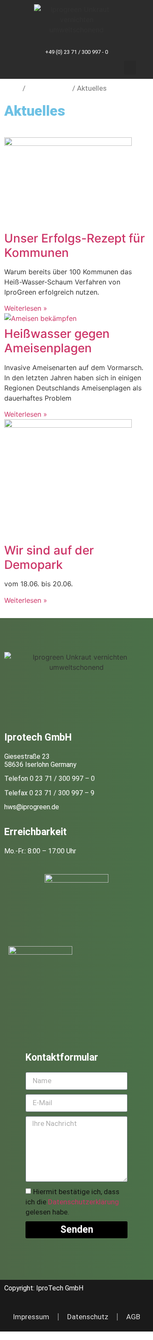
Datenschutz (87, 1316)
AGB (133, 1316)
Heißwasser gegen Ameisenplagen (57, 340)
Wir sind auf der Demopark (49, 557)
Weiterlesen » (25, 308)
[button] (130, 68)
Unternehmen (49, 88)
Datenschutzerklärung (83, 1202)
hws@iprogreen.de (31, 807)
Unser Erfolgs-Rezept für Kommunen (74, 245)
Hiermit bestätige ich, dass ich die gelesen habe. (72, 1201)
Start (12, 88)
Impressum (31, 1316)
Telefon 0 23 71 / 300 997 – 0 (49, 778)
